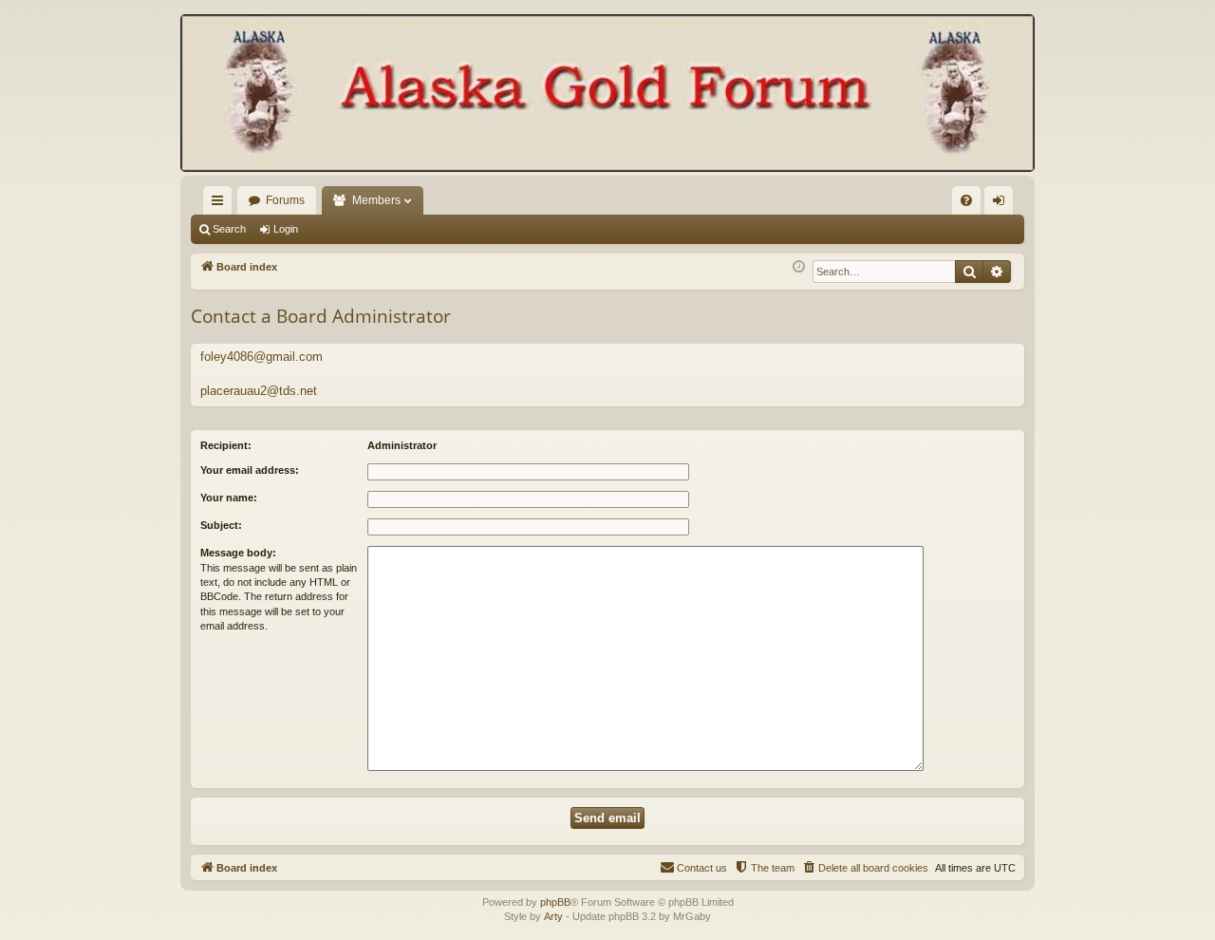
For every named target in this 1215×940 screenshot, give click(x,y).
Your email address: (249, 470)
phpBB (555, 902)
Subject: (221, 525)
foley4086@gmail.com (261, 356)
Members (376, 200)
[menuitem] (966, 200)
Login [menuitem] (1002, 204)
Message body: (238, 552)
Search (229, 229)
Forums (285, 200)
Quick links (221, 204)
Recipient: (226, 445)
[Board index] (607, 95)
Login (285, 229)
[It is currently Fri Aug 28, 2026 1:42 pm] (799, 267)
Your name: (228, 497)
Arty (553, 916)
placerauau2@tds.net (258, 391)
